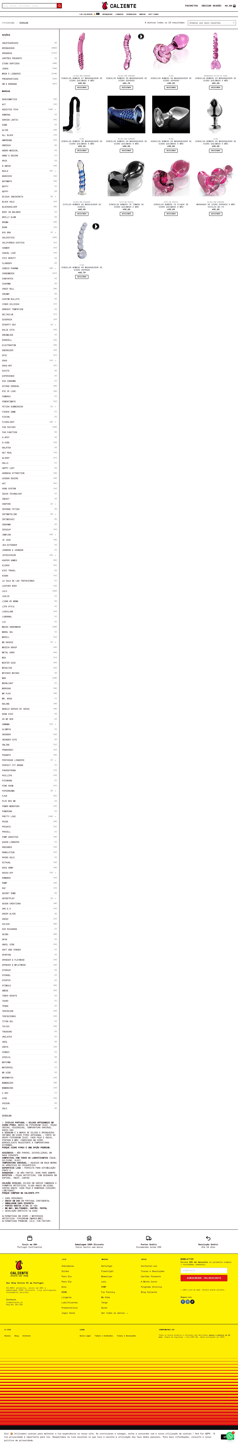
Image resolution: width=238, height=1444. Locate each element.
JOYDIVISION (9, 555)
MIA (4, 657)
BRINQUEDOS (107, 14)
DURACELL (7, 339)
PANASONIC (7, 749)
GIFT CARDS (153, 14)
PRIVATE (6, 826)
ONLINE (6, 744)
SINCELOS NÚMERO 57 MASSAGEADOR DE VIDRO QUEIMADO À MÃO (81, 79)
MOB (4, 678)
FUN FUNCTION (9, 432)
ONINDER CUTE (9, 739)
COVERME (6, 283)
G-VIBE (6, 442)
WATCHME (6, 1062)
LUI (4, 621)
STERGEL (6, 975)
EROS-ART (7, 365)
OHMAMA (6, 724)
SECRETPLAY (8, 898)
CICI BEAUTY (9, 257)
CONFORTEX (7, 278)
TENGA (5, 1005)
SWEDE (5, 990)
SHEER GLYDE (9, 913)
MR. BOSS (7, 698)
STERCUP (6, 970)
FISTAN (6, 416)
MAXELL (6, 637)
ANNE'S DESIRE (10, 155)
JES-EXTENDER (9, 544)
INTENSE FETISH (10, 509)
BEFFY (5, 186)
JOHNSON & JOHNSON (12, 549)
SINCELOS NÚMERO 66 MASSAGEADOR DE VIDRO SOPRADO (81, 268)
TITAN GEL (7, 1021)
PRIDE (5, 821)
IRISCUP (6, 529)
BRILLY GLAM (9, 217)
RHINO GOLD (8, 857)
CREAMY (6, 293)
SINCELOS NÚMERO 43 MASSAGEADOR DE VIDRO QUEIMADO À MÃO (215, 79)
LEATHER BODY (9, 585)
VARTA (5, 1046)
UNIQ (4, 1041)
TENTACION (7, 1011)
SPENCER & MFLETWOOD (14, 964)
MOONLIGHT (7, 683)
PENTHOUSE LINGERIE (13, 760)
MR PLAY (6, 693)
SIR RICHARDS (9, 929)
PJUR (4, 795)
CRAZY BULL (8, 288)
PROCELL (6, 831)
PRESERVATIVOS (10, 78)
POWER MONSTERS (10, 806)
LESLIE (6, 596)
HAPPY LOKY (8, 468)
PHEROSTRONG (9, 770)
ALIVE (5, 130)
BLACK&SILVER (9, 206)
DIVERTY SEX (9, 324)
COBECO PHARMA (10, 268)
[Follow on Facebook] (183, 1302)
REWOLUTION (8, 852)
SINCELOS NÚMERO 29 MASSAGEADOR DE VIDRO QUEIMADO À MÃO (126, 142)
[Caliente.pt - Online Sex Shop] (119, 6)
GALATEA (6, 447)
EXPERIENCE (8, 375)
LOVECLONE (7, 611)
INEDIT (6, 498)
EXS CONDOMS (9, 380)
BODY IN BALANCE (11, 211)
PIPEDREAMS (8, 22)
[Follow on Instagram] (188, 1302)
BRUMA (5, 222)
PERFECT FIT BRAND (12, 765)
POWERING (7, 811)
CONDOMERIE (8, 273)
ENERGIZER (7, 350)
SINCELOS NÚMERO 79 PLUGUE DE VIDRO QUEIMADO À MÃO (171, 205)
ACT (4, 104)
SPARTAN (6, 954)
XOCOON (6, 1103)
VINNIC (6, 1052)
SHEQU (5, 918)
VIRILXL (6, 1057)
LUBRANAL (7, 616)
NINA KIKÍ (7, 713)
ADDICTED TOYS (10, 109)
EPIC (4, 355)
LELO (4, 591)
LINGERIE (119, 14)
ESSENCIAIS (131, 14)
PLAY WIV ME (9, 800)
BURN (4, 227)
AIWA (4, 124)
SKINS (5, 934)
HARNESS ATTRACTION (13, 473)
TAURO (5, 1000)
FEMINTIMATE (9, 401)
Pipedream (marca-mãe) (30, 1218)
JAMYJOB (6, 534)
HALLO (5, 462)
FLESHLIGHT (8, 421)
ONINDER (6, 734)
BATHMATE (7, 181)
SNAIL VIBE (8, 944)
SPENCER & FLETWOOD (13, 959)
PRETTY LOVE (9, 816)
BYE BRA (6, 232)
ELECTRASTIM (9, 345)
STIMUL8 (6, 985)
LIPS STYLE (8, 606)
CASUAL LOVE (9, 252)
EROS (4, 360)
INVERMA (6, 524)
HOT (4, 483)
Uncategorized (10, 42)
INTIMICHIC (8, 519)
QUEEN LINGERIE (10, 842)
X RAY (5, 1092)
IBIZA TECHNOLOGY (12, 493)
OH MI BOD (7, 718)
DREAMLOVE (7, 334)
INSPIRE (6, 503)
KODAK (5, 575)
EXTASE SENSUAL (10, 386)
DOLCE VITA (8, 329)
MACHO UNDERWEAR (11, 626)
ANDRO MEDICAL (10, 150)
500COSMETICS (9, 99)
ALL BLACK (7, 135)
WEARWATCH (7, 1077)
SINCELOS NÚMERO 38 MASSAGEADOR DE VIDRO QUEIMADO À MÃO (81, 142)
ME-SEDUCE (7, 642)
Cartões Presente (12, 58)
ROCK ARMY (7, 867)
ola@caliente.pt (14, 1302)
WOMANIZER (7, 1082)
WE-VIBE (6, 1072)
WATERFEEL (7, 1067)
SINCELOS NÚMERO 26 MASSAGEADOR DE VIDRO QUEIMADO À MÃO (171, 142)
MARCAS (142, 14)
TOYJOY (6, 1026)
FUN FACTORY (9, 427)
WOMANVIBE (7, 1087)
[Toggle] (55, 109)
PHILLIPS (7, 775)
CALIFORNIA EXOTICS (13, 242)
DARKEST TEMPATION (12, 309)
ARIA (4, 160)
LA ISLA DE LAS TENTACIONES (18, 580)
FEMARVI (6, 396)
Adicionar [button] (81, 87)
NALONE (6, 703)
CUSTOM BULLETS (10, 299)
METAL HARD (8, 652)
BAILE (5, 170)
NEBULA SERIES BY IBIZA (15, 708)
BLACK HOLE (8, 201)
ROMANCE (6, 877)
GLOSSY (6, 457)
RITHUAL (6, 862)
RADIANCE (7, 847)
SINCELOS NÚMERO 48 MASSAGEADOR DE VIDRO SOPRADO (171, 79)
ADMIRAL (6, 114)
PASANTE (6, 754)
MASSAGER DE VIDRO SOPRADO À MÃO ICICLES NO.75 (216, 205)
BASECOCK (7, 176)
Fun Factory (43, 1220)
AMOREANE (7, 140)
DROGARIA (7, 53)
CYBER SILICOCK (10, 304)
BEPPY (5, 191)
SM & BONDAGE (9, 83)
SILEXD (6, 923)
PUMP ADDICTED (10, 836)
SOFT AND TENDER (11, 949)
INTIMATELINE (9, 514)
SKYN (4, 939)
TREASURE (7, 1031)
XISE (4, 1098)
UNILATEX (7, 1036)
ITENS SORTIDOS (10, 63)
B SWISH (6, 165)
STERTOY (6, 980)
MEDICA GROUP (9, 647)
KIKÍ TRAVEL (9, 570)
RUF (4, 888)
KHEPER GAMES (9, 560)
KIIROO (6, 565)
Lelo (31, 1220)
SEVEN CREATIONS (11, 903)
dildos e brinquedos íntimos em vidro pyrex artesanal (28, 1133)
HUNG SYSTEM (9, 488)
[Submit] (59, 6)
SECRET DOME (9, 893)
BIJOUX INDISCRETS (12, 196)
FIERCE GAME (9, 411)
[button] (211, 5)
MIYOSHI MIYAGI (10, 672)
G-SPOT (6, 437)
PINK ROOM (7, 785)
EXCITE (6, 370)
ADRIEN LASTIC (10, 119)
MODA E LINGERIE (11, 73)
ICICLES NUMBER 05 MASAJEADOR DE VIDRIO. (82, 205)
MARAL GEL (7, 631)
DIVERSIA (7, 319)
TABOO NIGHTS (9, 995)
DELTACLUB (7, 314)
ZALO (4, 1108)
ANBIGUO (6, 145)
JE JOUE (6, 539)
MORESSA (6, 688)
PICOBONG (7, 780)
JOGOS (5, 68)
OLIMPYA (6, 729)
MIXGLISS (7, 667)
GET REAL (7, 452)
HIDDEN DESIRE (10, 478)
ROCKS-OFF (7, 872)
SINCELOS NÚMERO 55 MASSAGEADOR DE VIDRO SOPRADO (126, 79)
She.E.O (6, 908)
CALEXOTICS (8, 237)
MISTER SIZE (9, 662)
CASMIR (6, 247)
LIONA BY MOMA (10, 601)
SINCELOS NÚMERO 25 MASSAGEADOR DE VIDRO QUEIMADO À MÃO (215, 142)
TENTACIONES (9, 1016)
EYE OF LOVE (9, 391)
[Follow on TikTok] (192, 1302)
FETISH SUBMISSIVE (12, 406)
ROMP (4, 882)
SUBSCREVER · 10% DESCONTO (204, 1278)
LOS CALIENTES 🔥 (87, 14)
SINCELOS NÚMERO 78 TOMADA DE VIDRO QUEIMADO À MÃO (126, 205)
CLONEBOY (7, 263)
